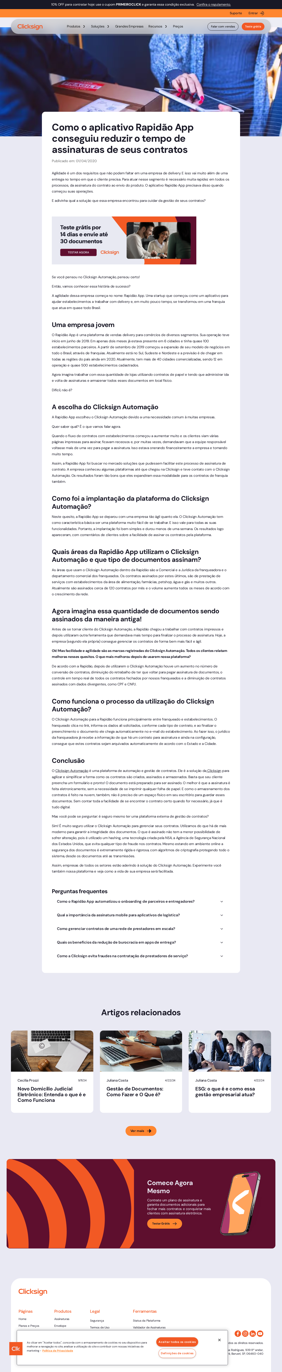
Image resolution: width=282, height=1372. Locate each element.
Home (22, 1319)
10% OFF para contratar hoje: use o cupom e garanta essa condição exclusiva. (123, 4)
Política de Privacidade (57, 1350)
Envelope (60, 1326)
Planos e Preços (29, 1326)
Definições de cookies (177, 1353)
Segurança (97, 1320)
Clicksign (213, 770)
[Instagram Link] (245, 1333)
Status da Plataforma (146, 1320)
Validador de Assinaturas (149, 1327)
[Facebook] (238, 1333)
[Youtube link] (260, 1333)
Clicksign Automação (71, 770)
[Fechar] (219, 1340)
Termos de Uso (99, 1327)
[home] (30, 27)
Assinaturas (61, 1319)
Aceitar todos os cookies (177, 1342)
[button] (76, 26)
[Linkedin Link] (252, 1333)
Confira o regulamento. (214, 4)
